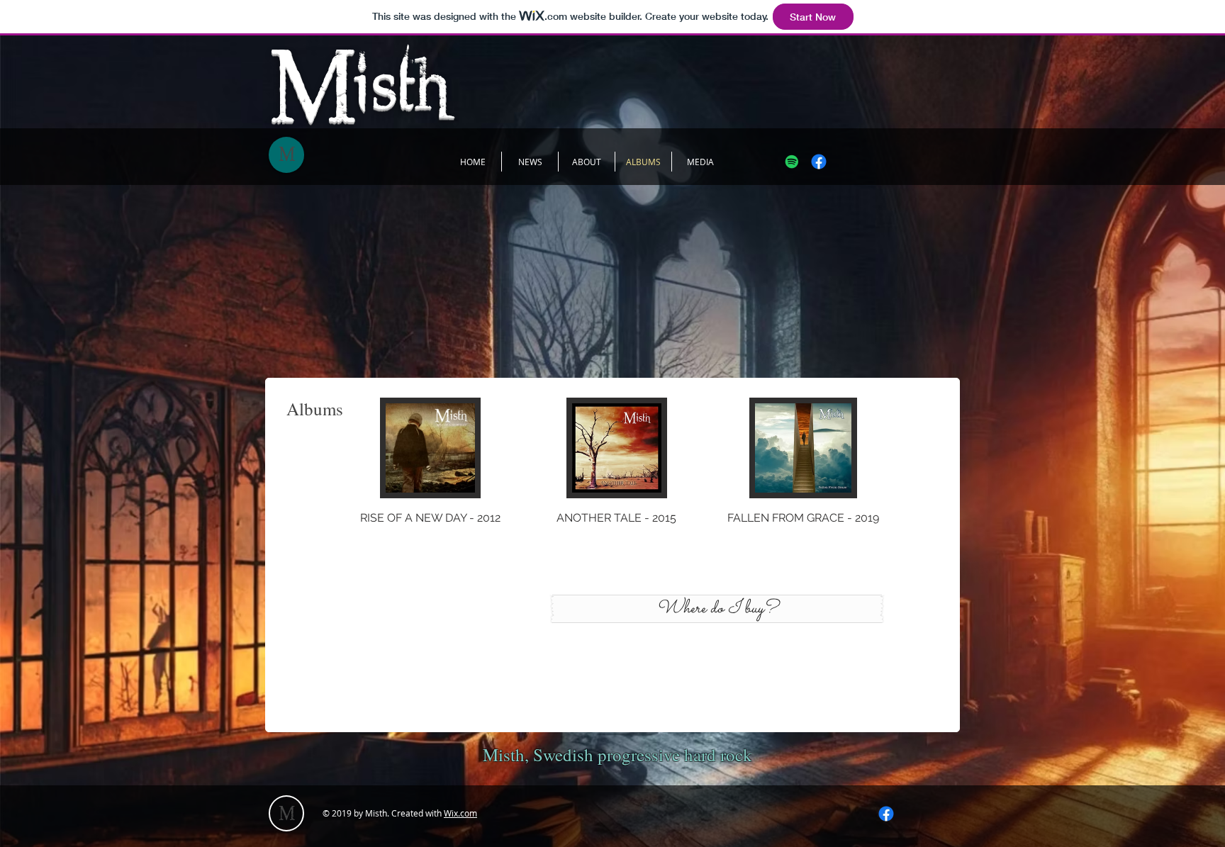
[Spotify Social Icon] (792, 162)
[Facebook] (819, 162)
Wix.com (460, 813)
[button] (430, 477)
